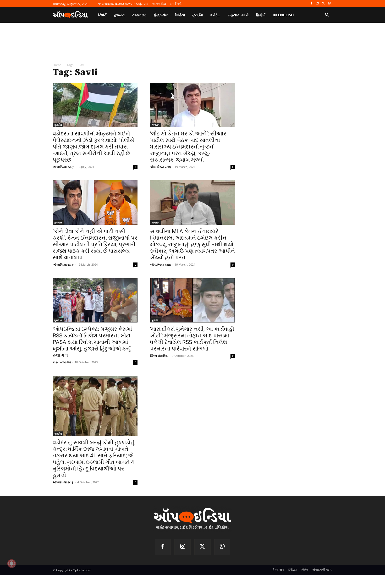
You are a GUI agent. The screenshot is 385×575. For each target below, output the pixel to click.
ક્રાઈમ (58, 125)
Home (57, 65)
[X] (323, 4)
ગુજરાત (156, 125)
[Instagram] (318, 4)
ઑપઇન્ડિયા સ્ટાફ (63, 167)
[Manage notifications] (11, 563)
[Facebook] (312, 4)
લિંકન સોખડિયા (62, 362)
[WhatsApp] (329, 4)
